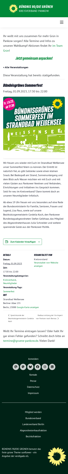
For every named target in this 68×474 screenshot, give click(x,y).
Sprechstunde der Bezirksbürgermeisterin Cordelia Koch (21, 318)
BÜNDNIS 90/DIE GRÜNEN (36, 7)
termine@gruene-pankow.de (20, 341)
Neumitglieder (10, 283)
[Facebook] (37, 367)
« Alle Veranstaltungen (15, 67)
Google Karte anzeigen (28, 307)
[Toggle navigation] (61, 22)
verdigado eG (21, 456)
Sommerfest (8, 291)
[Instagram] (45, 367)
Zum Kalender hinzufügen (23, 241)
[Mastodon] (23, 367)
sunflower (26, 452)
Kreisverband (9, 279)
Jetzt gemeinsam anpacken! (34, 58)
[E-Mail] (16, 367)
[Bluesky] (30, 367)
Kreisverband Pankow (34, 11)
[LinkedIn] (52, 367)
